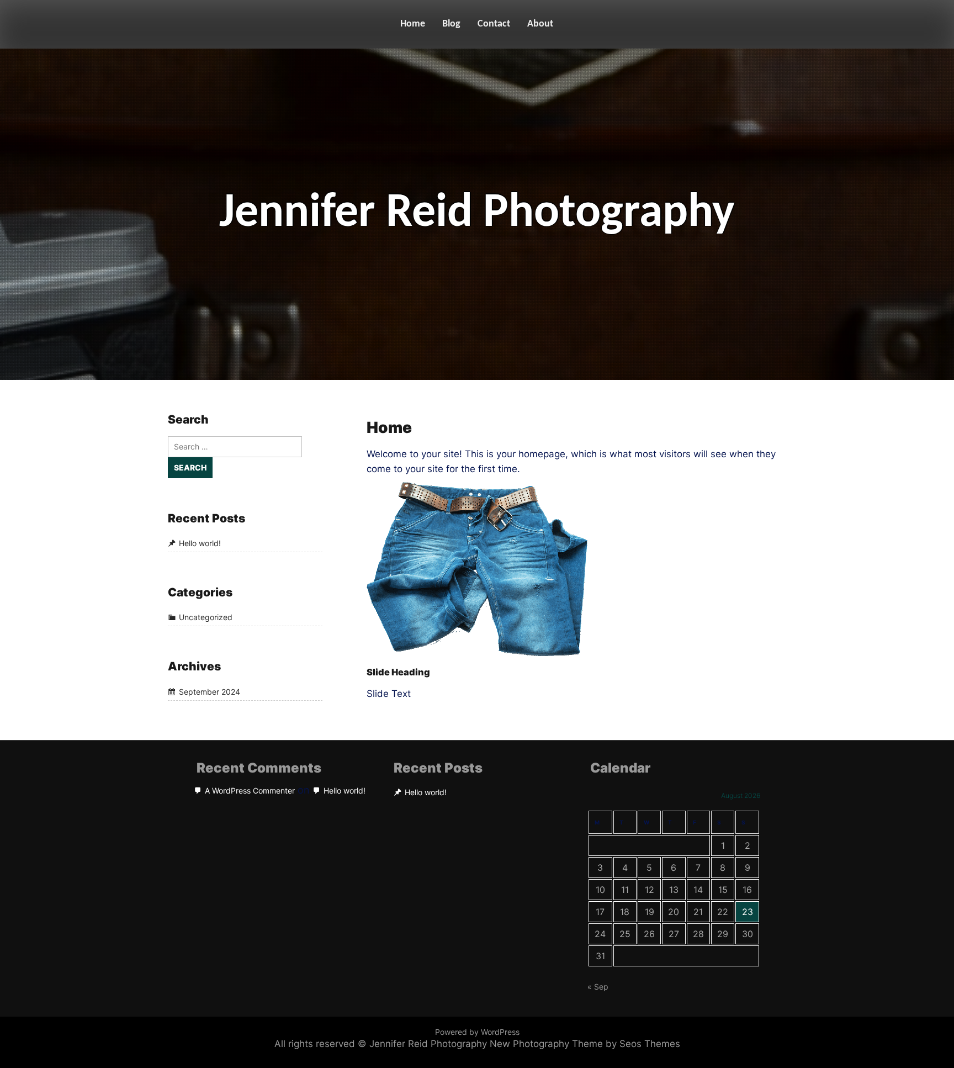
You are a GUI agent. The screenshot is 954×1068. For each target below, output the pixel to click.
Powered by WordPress (477, 1032)
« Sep (597, 986)
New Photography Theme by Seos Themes (585, 1043)
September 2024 (209, 691)
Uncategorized (205, 617)
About (540, 24)
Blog (451, 24)
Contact (494, 24)
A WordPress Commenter (250, 790)
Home (412, 24)
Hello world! (200, 543)
